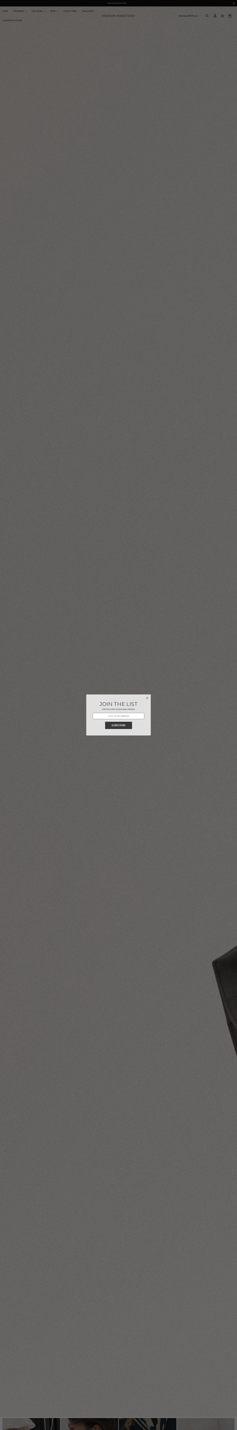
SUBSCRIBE (119, 725)
